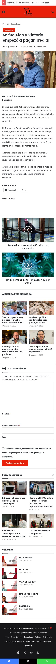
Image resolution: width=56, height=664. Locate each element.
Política (38, 637)
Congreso (19, 641)
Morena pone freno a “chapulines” (39, 532)
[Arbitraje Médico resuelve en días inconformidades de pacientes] (14, 337)
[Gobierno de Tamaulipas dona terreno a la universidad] (14, 521)
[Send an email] (16, 47)
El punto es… (16, 637)
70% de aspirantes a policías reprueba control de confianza (12, 320)
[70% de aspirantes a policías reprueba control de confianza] (14, 308)
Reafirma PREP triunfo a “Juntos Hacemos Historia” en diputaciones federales (41, 502)
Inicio (6, 24)
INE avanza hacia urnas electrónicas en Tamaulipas (13, 501)
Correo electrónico (11, 425)
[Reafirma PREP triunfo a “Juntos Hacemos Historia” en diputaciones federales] (41, 488)
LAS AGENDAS (25, 557)
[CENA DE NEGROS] (9, 586)
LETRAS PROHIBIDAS (28, 594)
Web (4, 437)
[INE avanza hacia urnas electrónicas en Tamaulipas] (14, 488)
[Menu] (3, 13)
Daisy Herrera (10, 47)
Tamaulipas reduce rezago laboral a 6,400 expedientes (40, 349)
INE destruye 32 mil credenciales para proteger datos (38, 320)
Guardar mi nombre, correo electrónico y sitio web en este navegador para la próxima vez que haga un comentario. (26, 452)
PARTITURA (24, 606)
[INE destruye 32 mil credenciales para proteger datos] (41, 308)
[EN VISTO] (9, 573)
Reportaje (28, 646)
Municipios (30, 641)
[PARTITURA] (9, 610)
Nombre (6, 414)
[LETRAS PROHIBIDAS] (9, 598)
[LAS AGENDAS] (9, 561)
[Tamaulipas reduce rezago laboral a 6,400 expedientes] (41, 337)
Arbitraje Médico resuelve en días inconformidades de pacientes (12, 350)
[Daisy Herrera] (28, 12)
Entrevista (47, 637)
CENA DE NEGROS (27, 582)
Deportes (47, 641)
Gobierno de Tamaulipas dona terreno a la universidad (14, 533)
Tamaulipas (15, 24)
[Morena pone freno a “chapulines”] (41, 521)
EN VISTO (23, 569)
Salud (39, 641)
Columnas (9, 641)
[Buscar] (52, 13)
